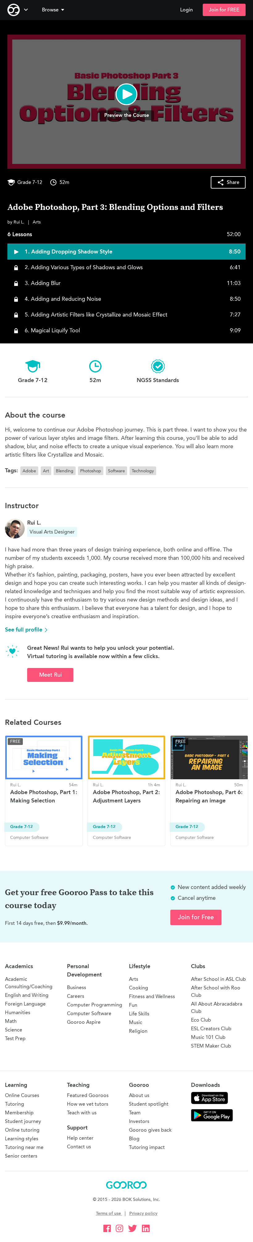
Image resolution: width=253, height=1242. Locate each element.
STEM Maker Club (211, 1046)
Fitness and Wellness (152, 996)
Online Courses (22, 1095)
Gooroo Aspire (84, 1022)
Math (11, 1021)
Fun (133, 1005)
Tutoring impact (147, 1147)
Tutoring (14, 1104)
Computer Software (89, 1013)
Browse (50, 10)
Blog (134, 1139)
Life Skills (139, 1014)
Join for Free (196, 917)
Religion (138, 1031)
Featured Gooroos (88, 1095)
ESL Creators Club (211, 1028)
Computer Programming (94, 1005)
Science (13, 1030)
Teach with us (82, 1113)
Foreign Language (25, 1004)
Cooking (138, 988)
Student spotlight (148, 1104)
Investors (139, 1121)
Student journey (23, 1121)
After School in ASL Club (218, 979)
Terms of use (109, 1213)
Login (186, 10)
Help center (80, 1138)
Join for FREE (224, 10)
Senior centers (21, 1156)
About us (139, 1095)
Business (76, 987)
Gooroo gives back (150, 1130)
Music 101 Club (208, 1037)
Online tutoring (22, 1130)
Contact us (79, 1147)
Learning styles (21, 1139)
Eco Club (201, 1020)
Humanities (17, 1012)
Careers (75, 996)
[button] (54, 10)
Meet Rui (50, 674)
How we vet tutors (87, 1104)
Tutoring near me (24, 1147)
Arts (133, 979)
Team (135, 1113)
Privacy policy (143, 1213)
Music (135, 1022)
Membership (19, 1113)
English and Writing (26, 995)
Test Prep (15, 1038)
